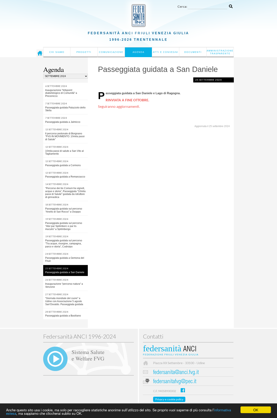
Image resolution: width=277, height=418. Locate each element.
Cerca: (182, 6)
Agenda (138, 52)
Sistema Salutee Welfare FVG (88, 355)
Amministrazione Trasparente (220, 52)
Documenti (193, 52)
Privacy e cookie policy (169, 399)
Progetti (83, 52)
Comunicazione (111, 52)
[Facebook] (183, 390)
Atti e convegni (165, 52)
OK (255, 409)
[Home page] (40, 53)
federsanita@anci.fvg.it (176, 373)
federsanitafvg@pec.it (174, 382)
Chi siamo (56, 52)
